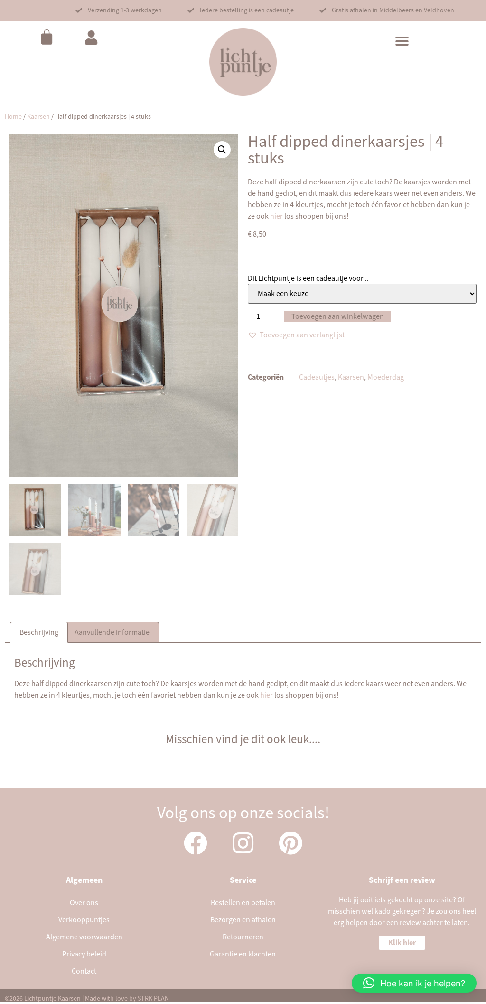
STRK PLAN (153, 999)
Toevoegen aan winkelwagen (337, 316)
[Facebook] (195, 843)
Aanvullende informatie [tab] (112, 632)
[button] (118, 10)
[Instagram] (243, 843)
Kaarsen (38, 117)
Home (13, 117)
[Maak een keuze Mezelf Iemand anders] (362, 294)
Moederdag (385, 377)
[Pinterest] (290, 843)
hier (276, 216)
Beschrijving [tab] (38, 632)
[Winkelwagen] (46, 37)
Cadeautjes (317, 377)
